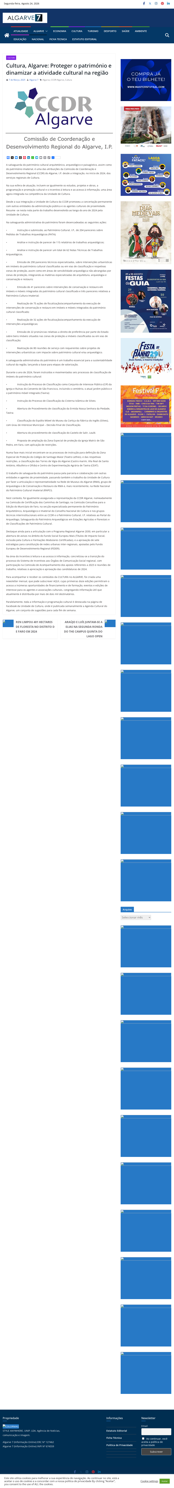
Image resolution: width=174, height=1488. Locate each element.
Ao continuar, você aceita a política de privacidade (154, 1442)
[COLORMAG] (11, 1426)
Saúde (125, 31)
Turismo (93, 31)
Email (144, 1426)
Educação (20, 39)
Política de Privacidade (119, 1445)
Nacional (38, 39)
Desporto (110, 31)
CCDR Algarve (57, 79)
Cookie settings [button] (149, 1481)
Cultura (77, 31)
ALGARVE (38, 31)
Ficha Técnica (114, 1437)
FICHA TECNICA (58, 39)
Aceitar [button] (165, 1481)
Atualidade (21, 31)
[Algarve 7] (7, 35)
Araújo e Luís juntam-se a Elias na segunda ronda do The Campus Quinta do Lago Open (83, 629)
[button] (46, 31)
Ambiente (141, 31)
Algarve (46, 79)
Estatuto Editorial (84, 39)
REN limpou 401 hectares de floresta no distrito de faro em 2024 (35, 626)
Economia (59, 31)
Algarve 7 (33, 79)
